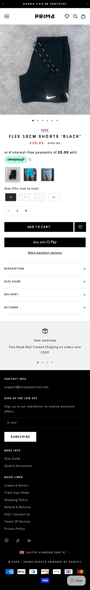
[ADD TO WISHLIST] (80, 227)
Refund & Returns (17, 507)
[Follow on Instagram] (6, 540)
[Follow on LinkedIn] (29, 540)
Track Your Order (16, 492)
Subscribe (20, 437)
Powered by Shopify (65, 562)
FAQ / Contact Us (17, 514)
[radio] (12, 174)
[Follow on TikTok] (18, 540)
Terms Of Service (17, 521)
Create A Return (16, 485)
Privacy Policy (14, 528)
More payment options (45, 252)
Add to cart (39, 227)
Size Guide (12, 458)
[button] (67, 16)
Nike (45, 130)
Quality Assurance (18, 466)
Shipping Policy (16, 500)
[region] (45, 341)
